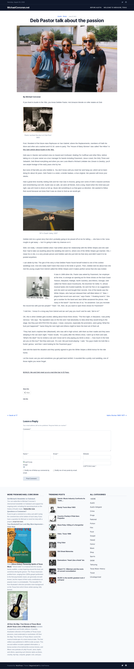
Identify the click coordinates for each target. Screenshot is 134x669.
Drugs (92, 515)
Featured (93, 519)
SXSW (92, 560)
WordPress (19, 665)
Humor (92, 544)
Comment (27, 429)
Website (86, 454)
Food (92, 532)
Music (65, 16)
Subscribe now (29, 509)
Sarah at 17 (12, 415)
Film (91, 528)
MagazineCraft (34, 665)
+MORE (93, 499)
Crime (92, 511)
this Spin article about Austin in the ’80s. (38, 150)
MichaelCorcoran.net (18, 7)
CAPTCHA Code (89, 466)
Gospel (92, 536)
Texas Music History (97, 569)
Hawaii (92, 540)
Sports (92, 556)
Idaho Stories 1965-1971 (117, 415)
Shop (92, 552)
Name (25, 454)
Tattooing (93, 565)
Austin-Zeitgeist (96, 507)
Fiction (92, 523)
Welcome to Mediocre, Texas (115, 7)
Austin (60, 16)
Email (55, 454)
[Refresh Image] (37, 467)
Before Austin (95, 7)
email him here (18, 521)
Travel (92, 573)
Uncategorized (95, 577)
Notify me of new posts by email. (66, 470)
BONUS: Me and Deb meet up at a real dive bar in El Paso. (46, 372)
